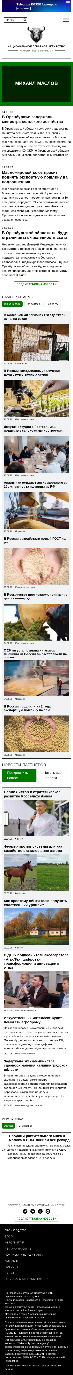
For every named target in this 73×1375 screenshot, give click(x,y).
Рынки (9, 1273)
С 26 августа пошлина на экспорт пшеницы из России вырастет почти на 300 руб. (35, 654)
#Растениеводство (24, 419)
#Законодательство (25, 587)
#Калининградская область (28, 1105)
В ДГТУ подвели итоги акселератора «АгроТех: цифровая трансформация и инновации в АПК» (36, 961)
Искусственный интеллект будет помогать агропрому (33, 1020)
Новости (11, 1266)
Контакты (11, 1260)
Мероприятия (14, 1242)
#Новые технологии (25, 1053)
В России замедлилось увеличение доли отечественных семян (32, 372)
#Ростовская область (26, 1010)
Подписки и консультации (24, 1254)
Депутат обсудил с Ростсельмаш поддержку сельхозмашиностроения (33, 428)
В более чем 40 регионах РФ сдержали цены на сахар (34, 316)
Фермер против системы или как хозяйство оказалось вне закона (33, 848)
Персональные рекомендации (26, 1279)
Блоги (9, 1236)
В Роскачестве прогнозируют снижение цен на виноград (35, 596)
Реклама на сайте (18, 1248)
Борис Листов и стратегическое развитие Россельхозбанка (32, 794)
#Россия (19, 839)
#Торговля (20, 531)
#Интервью (20, 893)
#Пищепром (21, 363)
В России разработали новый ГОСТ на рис (35, 540)
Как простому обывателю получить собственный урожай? (35, 903)
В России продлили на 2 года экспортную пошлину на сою (27, 708)
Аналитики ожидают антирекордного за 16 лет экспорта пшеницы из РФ (35, 484)
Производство (15, 1230)
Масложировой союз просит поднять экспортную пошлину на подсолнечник (35, 177)
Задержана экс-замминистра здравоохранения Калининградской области (36, 1065)
